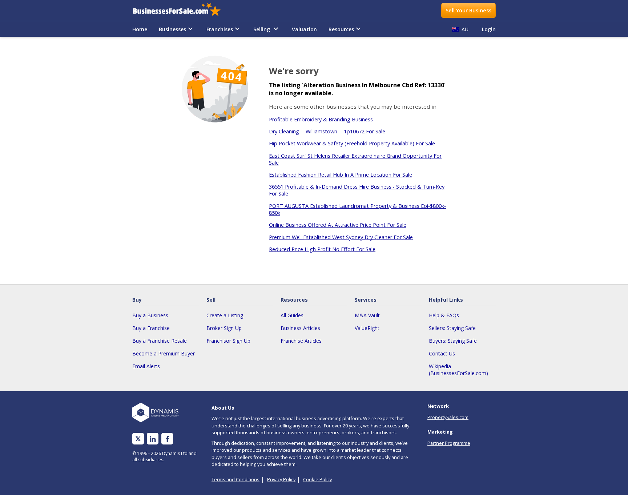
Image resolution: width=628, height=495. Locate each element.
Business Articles (300, 328)
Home (139, 29)
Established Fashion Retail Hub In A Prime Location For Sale (340, 174)
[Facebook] (167, 439)
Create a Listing (224, 315)
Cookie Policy (317, 479)
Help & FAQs (444, 315)
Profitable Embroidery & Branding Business (321, 119)
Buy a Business (150, 315)
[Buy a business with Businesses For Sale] (181, 10)
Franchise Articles (301, 340)
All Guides (292, 315)
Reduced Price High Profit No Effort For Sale (322, 249)
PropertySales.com (447, 417)
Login (489, 29)
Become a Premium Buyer (163, 353)
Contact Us (442, 353)
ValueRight (367, 328)
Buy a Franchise (151, 328)
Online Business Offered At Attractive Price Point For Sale (337, 224)
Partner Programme (448, 443)
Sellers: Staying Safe (452, 328)
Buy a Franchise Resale (159, 340)
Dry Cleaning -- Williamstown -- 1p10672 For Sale (327, 131)
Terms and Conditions (235, 479)
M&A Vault (367, 315)
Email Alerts (146, 366)
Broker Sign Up (224, 328)
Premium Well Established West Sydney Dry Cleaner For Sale (341, 237)
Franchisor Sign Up (228, 340)
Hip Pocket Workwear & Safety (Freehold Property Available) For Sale (352, 143)
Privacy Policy (281, 479)
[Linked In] (153, 439)
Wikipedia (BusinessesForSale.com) (458, 370)
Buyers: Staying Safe (453, 340)
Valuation (304, 29)
